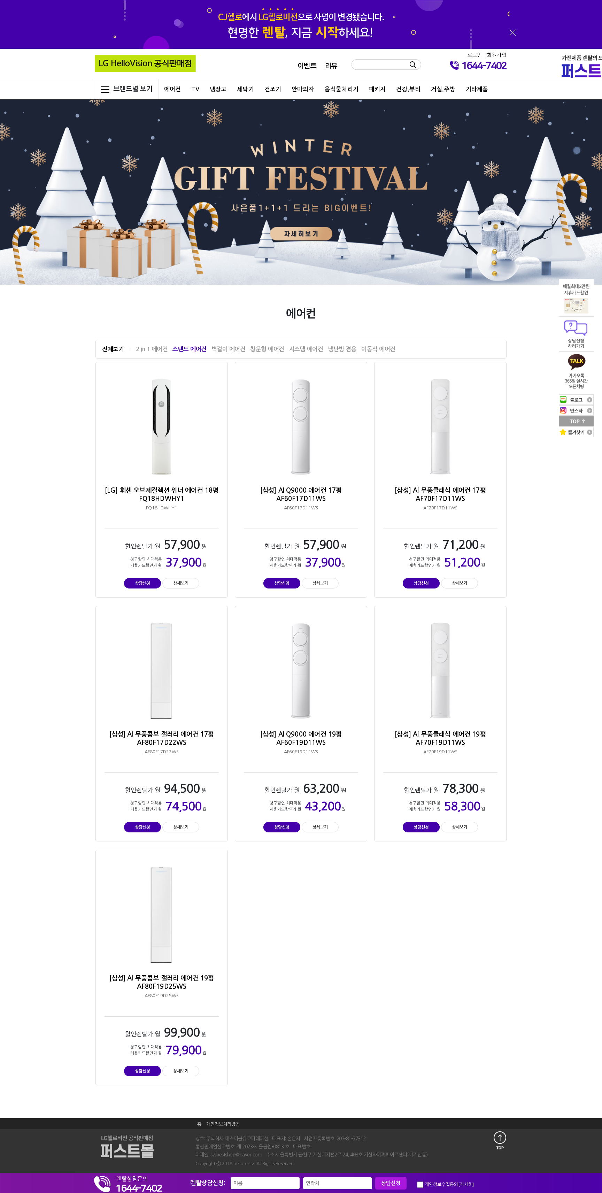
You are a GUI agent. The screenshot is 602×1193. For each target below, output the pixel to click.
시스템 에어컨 (306, 349)
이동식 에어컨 (378, 349)
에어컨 (172, 89)
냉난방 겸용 (342, 349)
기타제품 (477, 89)
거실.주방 (443, 89)
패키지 (377, 89)
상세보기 (180, 583)
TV (195, 89)
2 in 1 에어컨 (152, 349)
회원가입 (497, 55)
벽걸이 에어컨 (228, 349)
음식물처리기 (341, 89)
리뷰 (331, 66)
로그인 (475, 55)
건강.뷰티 (408, 89)
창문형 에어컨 (267, 349)
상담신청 (142, 583)
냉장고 (218, 89)
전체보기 (113, 349)
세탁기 (245, 89)
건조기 (272, 89)
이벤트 (307, 66)
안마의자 (303, 89)
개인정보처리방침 (223, 1124)
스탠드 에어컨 (189, 349)
